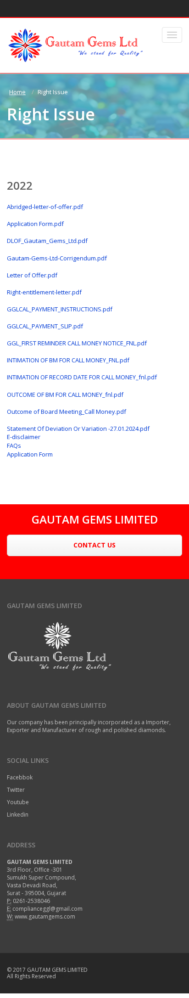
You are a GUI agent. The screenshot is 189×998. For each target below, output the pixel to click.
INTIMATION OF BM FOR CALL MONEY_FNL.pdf (68, 360)
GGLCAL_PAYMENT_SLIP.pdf (45, 326)
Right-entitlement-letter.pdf (44, 292)
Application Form (30, 454)
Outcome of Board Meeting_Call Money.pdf (66, 411)
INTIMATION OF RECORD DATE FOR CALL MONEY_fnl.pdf (82, 377)
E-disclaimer (23, 437)
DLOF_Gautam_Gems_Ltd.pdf (47, 241)
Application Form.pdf (35, 224)
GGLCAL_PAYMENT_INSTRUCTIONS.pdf (59, 309)
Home (17, 92)
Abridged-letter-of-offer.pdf (45, 207)
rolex (64, 976)
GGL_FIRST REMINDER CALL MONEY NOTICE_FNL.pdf (77, 343)
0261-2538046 (31, 901)
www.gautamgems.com (45, 916)
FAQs (14, 445)
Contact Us (94, 545)
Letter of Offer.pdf (32, 275)
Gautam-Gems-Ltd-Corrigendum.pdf (57, 258)
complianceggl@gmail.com (47, 909)
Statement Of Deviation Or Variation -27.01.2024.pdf (78, 428)
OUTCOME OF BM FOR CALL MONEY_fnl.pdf (65, 394)
